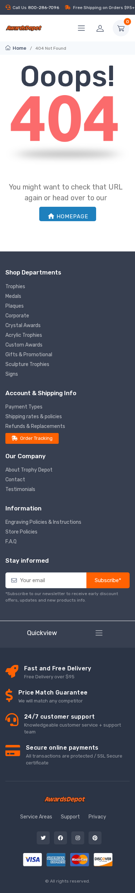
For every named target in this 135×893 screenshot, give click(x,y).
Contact (15, 480)
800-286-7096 (43, 7)
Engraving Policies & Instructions (43, 522)
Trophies (15, 286)
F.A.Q (11, 542)
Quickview (42, 633)
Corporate (17, 316)
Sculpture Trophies (27, 364)
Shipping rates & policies (33, 417)
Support (70, 817)
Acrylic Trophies (23, 335)
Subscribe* (108, 580)
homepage (72, 216)
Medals (13, 296)
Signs (11, 374)
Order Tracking (36, 438)
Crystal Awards (23, 325)
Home (19, 48)
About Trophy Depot (29, 470)
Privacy (97, 817)
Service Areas (36, 817)
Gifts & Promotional (28, 355)
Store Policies (21, 532)
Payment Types (23, 407)
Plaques (14, 306)
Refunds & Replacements (35, 426)
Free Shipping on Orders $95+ (104, 7)
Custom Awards (23, 345)
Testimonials (20, 489)
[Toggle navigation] (99, 633)
